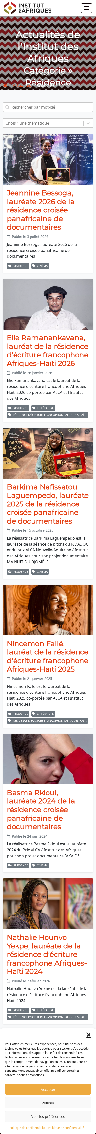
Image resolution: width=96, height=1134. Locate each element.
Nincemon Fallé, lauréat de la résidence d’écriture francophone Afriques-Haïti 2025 (47, 656)
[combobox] (43, 123)
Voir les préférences (48, 1116)
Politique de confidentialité (27, 1128)
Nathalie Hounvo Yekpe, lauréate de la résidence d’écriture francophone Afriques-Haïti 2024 (47, 954)
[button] (88, 1034)
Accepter (48, 1089)
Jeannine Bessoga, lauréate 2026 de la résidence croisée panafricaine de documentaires (41, 210)
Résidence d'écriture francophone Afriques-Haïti (49, 415)
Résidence (20, 266)
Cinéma (42, 266)
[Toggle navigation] (86, 8)
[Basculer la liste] (88, 123)
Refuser (48, 1102)
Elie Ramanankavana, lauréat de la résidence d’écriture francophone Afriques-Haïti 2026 (47, 350)
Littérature (45, 408)
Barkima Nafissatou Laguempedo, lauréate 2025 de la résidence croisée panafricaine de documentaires (48, 504)
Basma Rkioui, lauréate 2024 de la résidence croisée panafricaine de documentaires (41, 809)
